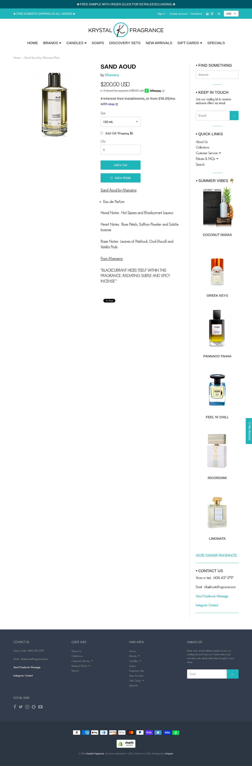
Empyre (169, 753)
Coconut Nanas (217, 235)
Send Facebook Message (212, 596)
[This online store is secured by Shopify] (126, 746)
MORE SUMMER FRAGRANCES (216, 555)
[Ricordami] (217, 450)
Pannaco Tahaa (217, 356)
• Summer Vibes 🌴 (215, 180)
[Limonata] (217, 511)
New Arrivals (159, 43)
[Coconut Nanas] (217, 207)
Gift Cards (188, 43)
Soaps (98, 43)
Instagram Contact (207, 605)
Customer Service (207, 153)
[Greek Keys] (217, 268)
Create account (178, 13)
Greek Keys (217, 295)
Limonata (217, 538)
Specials (216, 43)
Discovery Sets (125, 43)
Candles (74, 43)
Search (200, 164)
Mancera (112, 75)
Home (32, 43)
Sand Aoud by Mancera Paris (41, 57)
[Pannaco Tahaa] (217, 329)
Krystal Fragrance (95, 753)
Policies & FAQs (205, 159)
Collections (202, 147)
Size (103, 113)
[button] (121, 178)
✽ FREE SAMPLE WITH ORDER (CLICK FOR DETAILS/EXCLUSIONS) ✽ (126, 4)
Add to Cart (120, 165)
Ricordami (217, 478)
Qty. (103, 141)
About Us (202, 142)
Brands (50, 43)
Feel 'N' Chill (217, 417)
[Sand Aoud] (126, 29)
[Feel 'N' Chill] (217, 390)
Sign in (161, 13)
